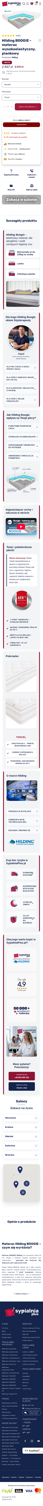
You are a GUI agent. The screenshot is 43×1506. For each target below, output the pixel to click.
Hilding (25, 1373)
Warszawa (5, 1477)
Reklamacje (6, 1412)
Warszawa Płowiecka (9, 1430)
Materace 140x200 (9, 1376)
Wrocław (38, 1477)
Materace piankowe (9, 1349)
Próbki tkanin (27, 1340)
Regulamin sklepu (9, 1415)
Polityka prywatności (10, 1418)
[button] (20, 1170)
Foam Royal (26, 1389)
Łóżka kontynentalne (30, 1361)
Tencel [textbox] (6, 97)
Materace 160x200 (9, 1379)
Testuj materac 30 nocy (31, 1328)
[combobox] (21, 85)
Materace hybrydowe (9, 1355)
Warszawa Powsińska (10, 1440)
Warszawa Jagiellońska (10, 1443)
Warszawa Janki (8, 1446)
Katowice (29, 1477)
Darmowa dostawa (29, 1331)
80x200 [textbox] (7, 85)
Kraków (13, 1477)
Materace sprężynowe (10, 1352)
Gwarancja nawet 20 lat (31, 1337)
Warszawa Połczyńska (10, 1427)
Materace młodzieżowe (10, 1373)
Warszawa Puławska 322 (11, 1437)
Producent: (10, 57)
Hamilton (25, 1379)
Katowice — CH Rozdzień (11, 1458)
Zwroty (4, 1409)
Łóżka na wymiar (28, 1364)
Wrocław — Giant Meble (10, 1461)
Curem (24, 1385)
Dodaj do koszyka (27, 107)
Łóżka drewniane (28, 1358)
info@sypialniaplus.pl (32, 1408)
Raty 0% (25, 1334)
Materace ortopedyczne (11, 1358)
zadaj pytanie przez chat (34, 1412)
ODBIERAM (21, 125)
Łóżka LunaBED (28, 1352)
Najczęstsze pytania (9, 1403)
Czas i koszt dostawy (10, 1406)
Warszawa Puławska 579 (11, 1433)
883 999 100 (29, 1405)
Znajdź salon (6, 1337)
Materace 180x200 (9, 1382)
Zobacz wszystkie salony (11, 1464)
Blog (3, 1331)
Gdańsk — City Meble (10, 1455)
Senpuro (25, 1382)
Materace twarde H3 (9, 1394)
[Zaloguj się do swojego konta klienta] (27, 4)
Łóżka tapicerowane (30, 1355)
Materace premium (9, 1364)
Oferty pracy (6, 1334)
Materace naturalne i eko (11, 1361)
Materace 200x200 (9, 1385)
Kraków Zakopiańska (9, 1452)
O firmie (5, 1328)
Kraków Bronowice (9, 1449)
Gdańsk (21, 1477)
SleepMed (26, 1376)
